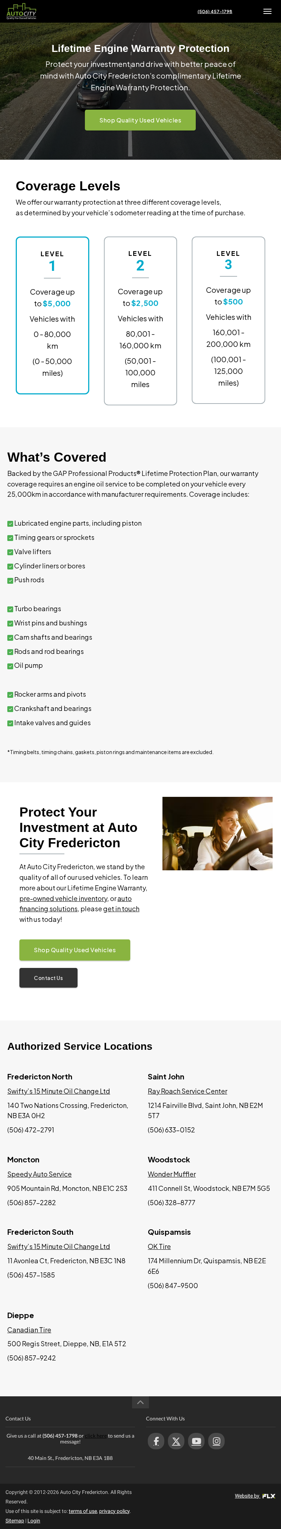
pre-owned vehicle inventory (63, 898)
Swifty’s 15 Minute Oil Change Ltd (58, 1091)
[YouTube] (196, 1441)
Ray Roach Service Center (187, 1091)
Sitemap (14, 1521)
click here (96, 1436)
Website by (248, 1496)
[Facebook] (156, 1441)
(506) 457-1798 (215, 11)
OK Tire (159, 1246)
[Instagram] (216, 1441)
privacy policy (114, 1511)
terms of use (83, 1511)
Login (33, 1521)
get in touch (121, 908)
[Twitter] (176, 1441)
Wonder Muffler (172, 1174)
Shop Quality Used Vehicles (140, 120)
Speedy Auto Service (39, 1174)
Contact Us (48, 977)
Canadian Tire (29, 1329)
